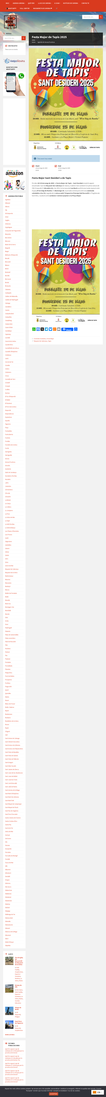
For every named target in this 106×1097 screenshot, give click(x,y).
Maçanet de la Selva (11, 572)
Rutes (21, 981)
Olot (6, 617)
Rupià (7, 728)
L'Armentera (9, 490)
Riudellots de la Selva (11, 721)
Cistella (7, 365)
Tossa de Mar (9, 863)
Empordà (8, 410)
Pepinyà (7, 659)
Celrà (6, 358)
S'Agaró (7, 731)
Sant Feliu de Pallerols (12, 759)
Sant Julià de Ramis (11, 787)
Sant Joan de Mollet (11, 776)
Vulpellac (8, 945)
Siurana (7, 845)
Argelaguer (8, 227)
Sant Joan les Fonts (11, 780)
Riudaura (8, 718)
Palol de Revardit (10, 642)
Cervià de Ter (9, 362)
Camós (7, 310)
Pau (6, 655)
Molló (6, 597)
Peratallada (8, 666)
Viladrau (7, 904)
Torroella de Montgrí (11, 856)
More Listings (9, 1034)
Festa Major (50, 339)
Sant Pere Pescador (11, 814)
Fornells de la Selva (11, 445)
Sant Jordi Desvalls (11, 783)
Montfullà (8, 610)
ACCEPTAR (53, 1094)
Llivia (6, 562)
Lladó (6, 538)
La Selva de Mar (10, 517)
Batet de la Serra (10, 244)
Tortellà (7, 859)
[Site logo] (10, 22)
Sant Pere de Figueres (19, 1022)
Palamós (7, 631)
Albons (7, 206)
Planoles (7, 669)
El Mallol (7, 400)
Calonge (7, 303)
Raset (7, 700)
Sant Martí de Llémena (12, 797)
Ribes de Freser (10, 704)
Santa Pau (8, 825)
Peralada (8, 662)
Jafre (6, 483)
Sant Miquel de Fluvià (11, 807)
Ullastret (7, 869)
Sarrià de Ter (9, 828)
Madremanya (9, 576)
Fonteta (7, 438)
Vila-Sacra (8, 887)
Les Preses (8, 534)
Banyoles (8, 234)
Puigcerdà (8, 686)
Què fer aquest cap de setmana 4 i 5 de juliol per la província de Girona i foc (13, 1058)
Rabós (7, 697)
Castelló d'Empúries (11, 351)
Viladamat (8, 897)
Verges (7, 880)
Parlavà (7, 652)
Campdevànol (9, 313)
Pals (6, 645)
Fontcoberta (9, 434)
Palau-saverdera (10, 638)
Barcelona (8, 238)
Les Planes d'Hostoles (12, 531)
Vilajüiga (7, 911)
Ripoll (7, 711)
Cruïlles (7, 389)
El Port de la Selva (10, 407)
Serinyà (7, 835)
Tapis (49, 341)
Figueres (8, 424)
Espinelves (8, 417)
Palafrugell (8, 628)
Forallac (7, 441)
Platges (17, 1017)
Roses (7, 724)
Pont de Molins (9, 676)
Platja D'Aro (8, 673)
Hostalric (8, 479)
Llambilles (8, 545)
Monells (7, 600)
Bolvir (7, 269)
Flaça (6, 427)
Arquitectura (19, 972)
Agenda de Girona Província (46, 42)
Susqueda (8, 849)
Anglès (7, 220)
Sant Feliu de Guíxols (11, 756)
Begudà (7, 248)
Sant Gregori (9, 762)
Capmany (8, 334)
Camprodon (8, 324)
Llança (7, 552)
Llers (6, 559)
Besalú (7, 258)
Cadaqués (8, 293)
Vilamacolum (9, 918)
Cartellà (7, 338)
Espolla (7, 421)
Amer (6, 217)
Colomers (8, 372)
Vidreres (7, 883)
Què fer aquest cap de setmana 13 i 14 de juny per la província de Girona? (14, 1080)
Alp (6, 210)
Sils (6, 842)
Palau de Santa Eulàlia (11, 635)
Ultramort (8, 873)
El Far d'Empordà (10, 396)
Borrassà (8, 279)
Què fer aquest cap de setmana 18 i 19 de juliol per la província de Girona (14, 1051)
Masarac (7, 579)
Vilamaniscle (9, 925)
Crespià (7, 386)
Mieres (7, 590)
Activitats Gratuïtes (40, 339)
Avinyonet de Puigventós (13, 231)
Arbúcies (8, 224)
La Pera (7, 514)
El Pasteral (8, 403)
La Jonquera (9, 510)
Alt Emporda (9, 213)
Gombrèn (8, 469)
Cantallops (8, 331)
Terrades (8, 852)
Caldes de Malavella (11, 296)
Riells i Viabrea (9, 707)
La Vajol (7, 521)
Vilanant (7, 928)
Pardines (8, 648)
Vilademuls (8, 901)
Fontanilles (8, 431)
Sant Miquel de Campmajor (13, 804)
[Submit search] (101, 17)
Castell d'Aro (9, 345)
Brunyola (8, 286)
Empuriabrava (9, 414)
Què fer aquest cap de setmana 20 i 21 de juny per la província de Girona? (14, 1072)
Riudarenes (8, 714)
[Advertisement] (66, 213)
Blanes (7, 265)
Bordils (7, 276)
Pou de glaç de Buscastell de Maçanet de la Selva (19, 961)
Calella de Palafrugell (11, 300)
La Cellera (8, 507)
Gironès (7, 465)
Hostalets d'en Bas (11, 476)
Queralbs (8, 693)
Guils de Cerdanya (10, 472)
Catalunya (8, 355)
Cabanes (8, 289)
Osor (6, 624)
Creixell (7, 383)
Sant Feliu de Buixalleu (12, 752)
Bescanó (8, 262)
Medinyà (7, 586)
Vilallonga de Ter (10, 914)
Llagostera (8, 541)
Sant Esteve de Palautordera (14, 749)
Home (34, 42)
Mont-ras (8, 604)
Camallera (8, 307)
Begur (7, 251)
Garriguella (8, 455)
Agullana (7, 200)
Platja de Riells (18, 1008)
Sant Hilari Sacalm (10, 766)
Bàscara (7, 241)
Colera (7, 369)
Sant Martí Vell (9, 800)
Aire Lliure (19, 990)
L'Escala (7, 493)
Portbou (7, 683)
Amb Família (18, 992)
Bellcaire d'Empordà (11, 255)
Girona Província (10, 462)
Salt (6, 735)
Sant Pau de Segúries (11, 811)
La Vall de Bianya (10, 528)
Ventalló (7, 876)
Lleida (7, 555)
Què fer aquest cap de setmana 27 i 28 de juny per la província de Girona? (14, 1065)
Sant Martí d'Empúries (12, 793)
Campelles (8, 317)
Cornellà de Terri (10, 379)
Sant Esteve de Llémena (12, 745)
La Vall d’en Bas (9, 524)
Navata (7, 614)
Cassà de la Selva (10, 341)
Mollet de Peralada (11, 593)
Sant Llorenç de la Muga (12, 790)
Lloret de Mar (9, 566)
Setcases (8, 838)
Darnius (7, 393)
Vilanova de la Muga (11, 932)
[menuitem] (7, 3)
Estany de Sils (18, 986)
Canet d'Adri (9, 327)
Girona (7, 459)
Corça (7, 376)
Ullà (6, 866)
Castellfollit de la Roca (12, 348)
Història (17, 978)
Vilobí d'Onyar (9, 942)
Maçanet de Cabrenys (40, 341)
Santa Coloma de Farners (13, 818)
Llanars (7, 548)
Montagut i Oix (9, 607)
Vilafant (7, 907)
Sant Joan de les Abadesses (14, 773)
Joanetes (8, 486)
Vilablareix (8, 894)
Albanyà (7, 203)
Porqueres (8, 680)
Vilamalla (7, 921)
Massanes (8, 583)
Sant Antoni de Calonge (12, 738)
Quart (7, 690)
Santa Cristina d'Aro (11, 821)
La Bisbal (8, 500)
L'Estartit (8, 497)
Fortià (7, 448)
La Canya (8, 503)
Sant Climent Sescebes (12, 742)
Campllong (8, 320)
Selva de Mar (9, 831)
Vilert (6, 939)
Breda (7, 282)
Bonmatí (7, 272)
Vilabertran (8, 890)
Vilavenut (8, 935)
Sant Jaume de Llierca (12, 769)
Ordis (7, 621)
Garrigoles (8, 452)
